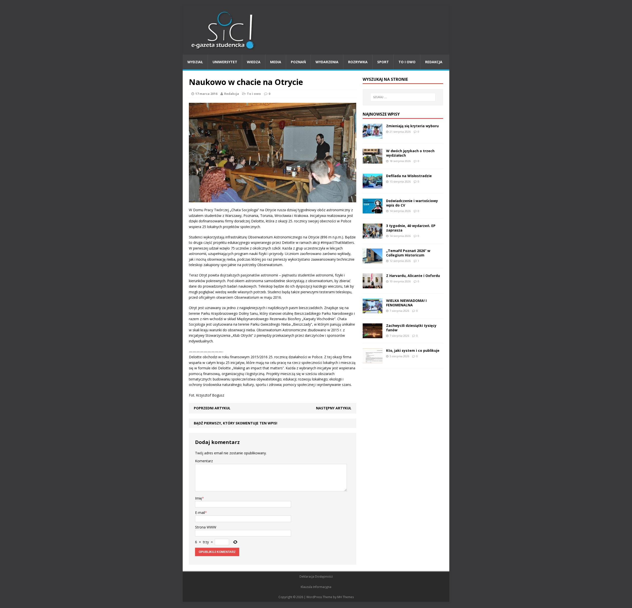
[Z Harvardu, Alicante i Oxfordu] (372, 285)
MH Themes (345, 597)
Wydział (195, 62)
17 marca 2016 (206, 93)
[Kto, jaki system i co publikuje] (372, 360)
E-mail (200, 512)
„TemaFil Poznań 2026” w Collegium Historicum (408, 252)
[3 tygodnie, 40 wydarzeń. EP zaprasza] (372, 235)
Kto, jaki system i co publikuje (412, 350)
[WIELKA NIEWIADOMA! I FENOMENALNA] (372, 310)
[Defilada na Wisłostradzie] (372, 185)
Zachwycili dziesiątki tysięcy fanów (411, 327)
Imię (198, 498)
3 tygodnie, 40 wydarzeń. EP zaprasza (410, 227)
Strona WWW (205, 527)
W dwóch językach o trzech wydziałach (410, 153)
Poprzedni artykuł (212, 408)
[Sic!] (316, 30)
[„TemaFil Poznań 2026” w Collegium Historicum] (372, 260)
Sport (383, 62)
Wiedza (253, 62)
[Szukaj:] (403, 97)
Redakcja (433, 62)
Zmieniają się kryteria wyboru (412, 126)
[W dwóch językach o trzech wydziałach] (372, 160)
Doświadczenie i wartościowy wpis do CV (412, 203)
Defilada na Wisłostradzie (409, 175)
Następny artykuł (333, 408)
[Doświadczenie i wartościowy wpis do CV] (372, 210)
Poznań (298, 62)
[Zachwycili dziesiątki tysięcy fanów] (372, 335)
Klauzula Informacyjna (316, 587)
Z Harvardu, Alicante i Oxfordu (413, 275)
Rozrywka (358, 62)
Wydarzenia (327, 62)
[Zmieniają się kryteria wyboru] (372, 135)
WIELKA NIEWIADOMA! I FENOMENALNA (406, 302)
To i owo (406, 62)
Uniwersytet (225, 62)
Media (275, 62)
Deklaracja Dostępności (316, 576)
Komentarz (204, 461)
